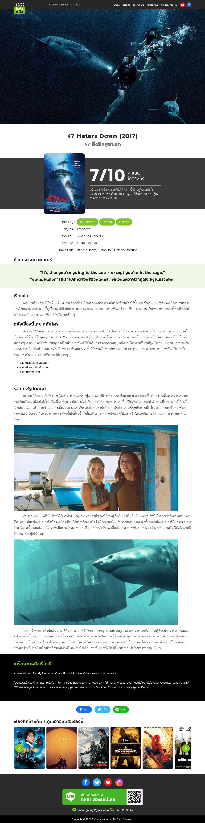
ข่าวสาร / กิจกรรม (169, 5)
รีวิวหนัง (126, 5)
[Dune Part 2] (62, 747)
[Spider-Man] (158, 747)
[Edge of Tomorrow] (94, 747)
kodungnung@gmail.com (93, 810)
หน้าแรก (116, 5)
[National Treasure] (126, 747)
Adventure (87, 222)
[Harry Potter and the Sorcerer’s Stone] (30, 747)
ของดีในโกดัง (138, 5)
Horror (124, 222)
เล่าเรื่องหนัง (152, 5)
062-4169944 (124, 810)
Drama (107, 222)
